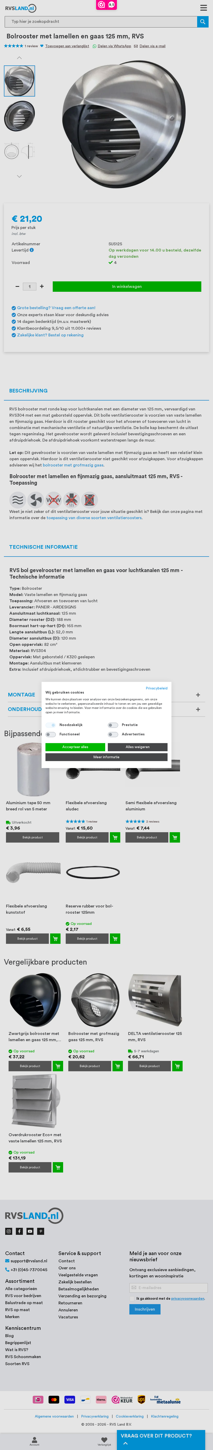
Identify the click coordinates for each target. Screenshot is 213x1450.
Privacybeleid (157, 688)
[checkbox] (113, 725)
